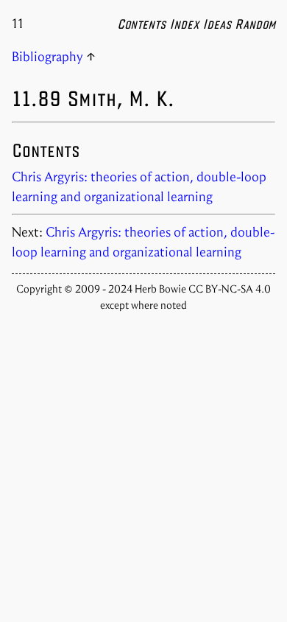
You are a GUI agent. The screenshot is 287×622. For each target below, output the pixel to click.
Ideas (216, 23)
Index (184, 23)
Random (255, 23)
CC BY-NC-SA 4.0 (229, 289)
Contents (141, 23)
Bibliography (47, 57)
